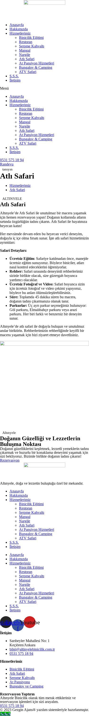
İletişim (14, 80)
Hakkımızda (18, 29)
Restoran (25, 42)
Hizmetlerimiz (20, 33)
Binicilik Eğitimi (31, 38)
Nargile (24, 55)
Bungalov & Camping (35, 67)
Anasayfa (16, 25)
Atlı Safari (26, 59)
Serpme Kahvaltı (31, 46)
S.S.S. (14, 76)
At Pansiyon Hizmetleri (36, 63)
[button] (44, 88)
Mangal (24, 50)
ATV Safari (27, 72)
